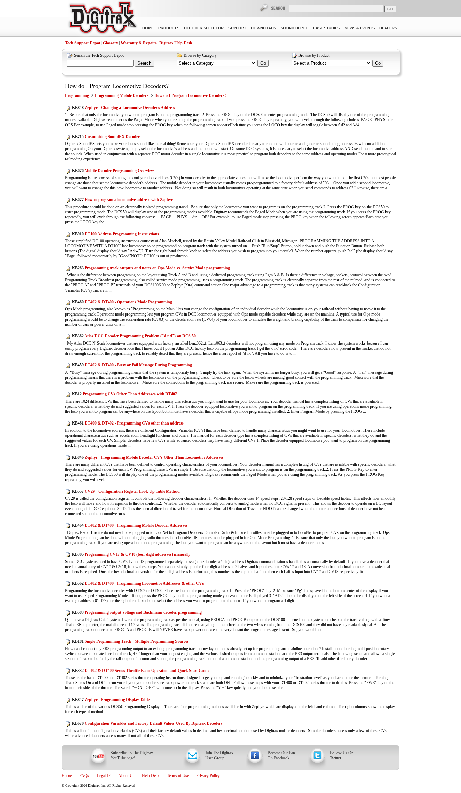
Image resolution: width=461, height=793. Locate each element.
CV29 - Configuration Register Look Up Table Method (126, 491)
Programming (77, 95)
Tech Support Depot (82, 42)
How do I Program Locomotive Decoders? (117, 86)
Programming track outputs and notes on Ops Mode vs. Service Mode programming (151, 268)
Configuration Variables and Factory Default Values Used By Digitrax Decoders (147, 723)
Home (148, 28)
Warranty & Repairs (139, 42)
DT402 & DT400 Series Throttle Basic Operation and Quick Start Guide (140, 670)
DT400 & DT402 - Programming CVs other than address (128, 423)
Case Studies (326, 28)
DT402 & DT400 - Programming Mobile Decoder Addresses (130, 525)
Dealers (388, 28)
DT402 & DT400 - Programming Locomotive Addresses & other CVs (138, 583)
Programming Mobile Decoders (121, 95)
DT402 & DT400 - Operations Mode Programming (122, 302)
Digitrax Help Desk (175, 42)
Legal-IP (104, 775)
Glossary (110, 42)
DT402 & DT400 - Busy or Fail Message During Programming (132, 365)
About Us (126, 775)
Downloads (263, 28)
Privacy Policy (208, 775)
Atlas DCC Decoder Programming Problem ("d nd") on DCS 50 (134, 336)
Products (168, 28)
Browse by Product (313, 55)
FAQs (84, 775)
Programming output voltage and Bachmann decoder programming (137, 612)
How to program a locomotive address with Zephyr (122, 199)
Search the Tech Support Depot (99, 55)
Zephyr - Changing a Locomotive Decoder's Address (123, 107)
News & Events (360, 28)
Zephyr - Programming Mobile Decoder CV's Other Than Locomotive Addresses (148, 457)
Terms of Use (178, 775)
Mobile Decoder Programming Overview (113, 170)
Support (237, 28)
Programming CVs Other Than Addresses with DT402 (124, 394)
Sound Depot (294, 28)
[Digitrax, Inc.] (102, 19)
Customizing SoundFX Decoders (106, 136)
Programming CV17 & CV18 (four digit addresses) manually (131, 554)
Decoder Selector (204, 28)
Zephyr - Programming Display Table (111, 699)
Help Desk (150, 775)
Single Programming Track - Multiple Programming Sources (130, 641)
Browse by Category (200, 55)
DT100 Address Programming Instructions (115, 233)
